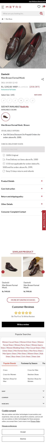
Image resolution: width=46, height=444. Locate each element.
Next (43, 271)
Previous (2, 271)
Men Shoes (22, 354)
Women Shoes (33, 354)
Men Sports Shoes (10, 354)
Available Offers (10, 131)
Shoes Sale (36, 357)
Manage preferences (9, 426)
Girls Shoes (26, 357)
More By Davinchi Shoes (23, 300)
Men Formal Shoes (21, 351)
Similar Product (23, 252)
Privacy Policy (35, 421)
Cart (43, 6)
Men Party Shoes (35, 351)
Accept (23, 432)
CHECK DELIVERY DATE (12, 144)
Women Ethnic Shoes (28, 342)
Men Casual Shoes (33, 348)
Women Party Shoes (22, 345)
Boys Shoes (16, 357)
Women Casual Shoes (10, 342)
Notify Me (24, 107)
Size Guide (38, 95)
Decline (23, 439)
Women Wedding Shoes (16, 348)
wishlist (39, 6)
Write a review (23, 324)
